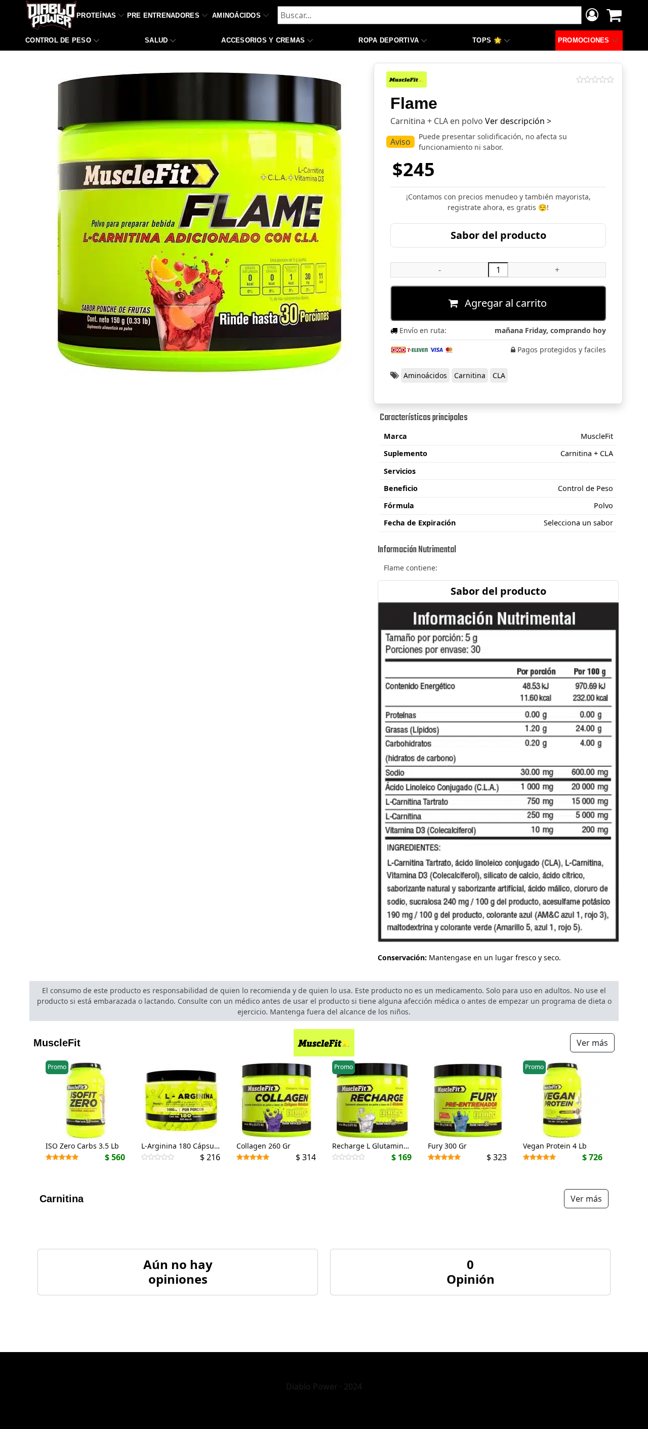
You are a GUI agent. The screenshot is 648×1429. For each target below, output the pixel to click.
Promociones (584, 40)
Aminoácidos (236, 15)
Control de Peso (58, 40)
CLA (499, 375)
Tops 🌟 (487, 40)
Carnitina (469, 375)
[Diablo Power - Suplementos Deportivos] (51, 15)
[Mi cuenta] (592, 16)
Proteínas (96, 15)
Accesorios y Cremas (263, 40)
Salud (156, 40)
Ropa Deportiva (388, 40)
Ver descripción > (518, 121)
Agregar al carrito (504, 303)
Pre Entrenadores (163, 15)
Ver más (592, 1042)
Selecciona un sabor (578, 522)
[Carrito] (614, 15)
